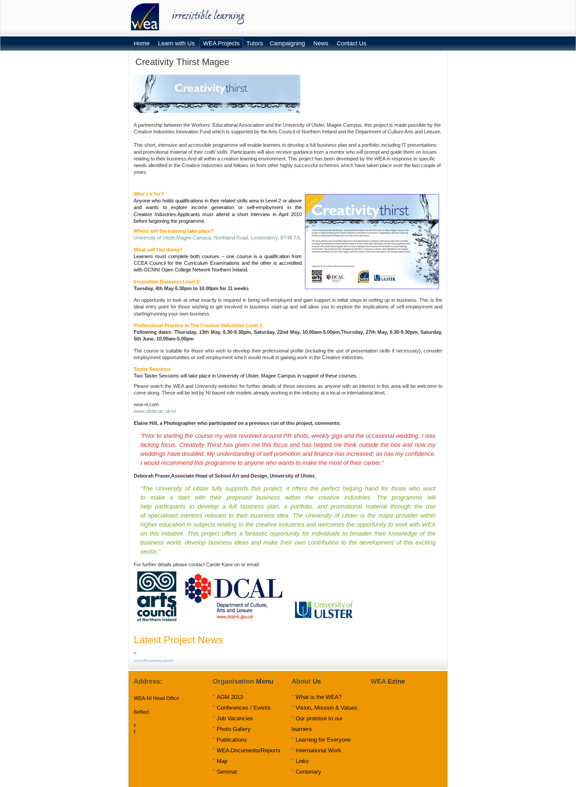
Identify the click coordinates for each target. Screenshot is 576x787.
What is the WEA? (318, 697)
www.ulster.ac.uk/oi (155, 411)
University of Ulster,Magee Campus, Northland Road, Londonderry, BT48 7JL (217, 237)
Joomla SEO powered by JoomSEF (154, 660)
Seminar (227, 772)
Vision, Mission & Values (326, 708)
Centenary (308, 772)
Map (222, 761)
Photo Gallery (234, 729)
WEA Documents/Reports (248, 750)
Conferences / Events (244, 708)
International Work (318, 750)
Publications (232, 740)
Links (302, 761)
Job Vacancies (235, 718)
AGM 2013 (230, 697)
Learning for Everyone (323, 740)
